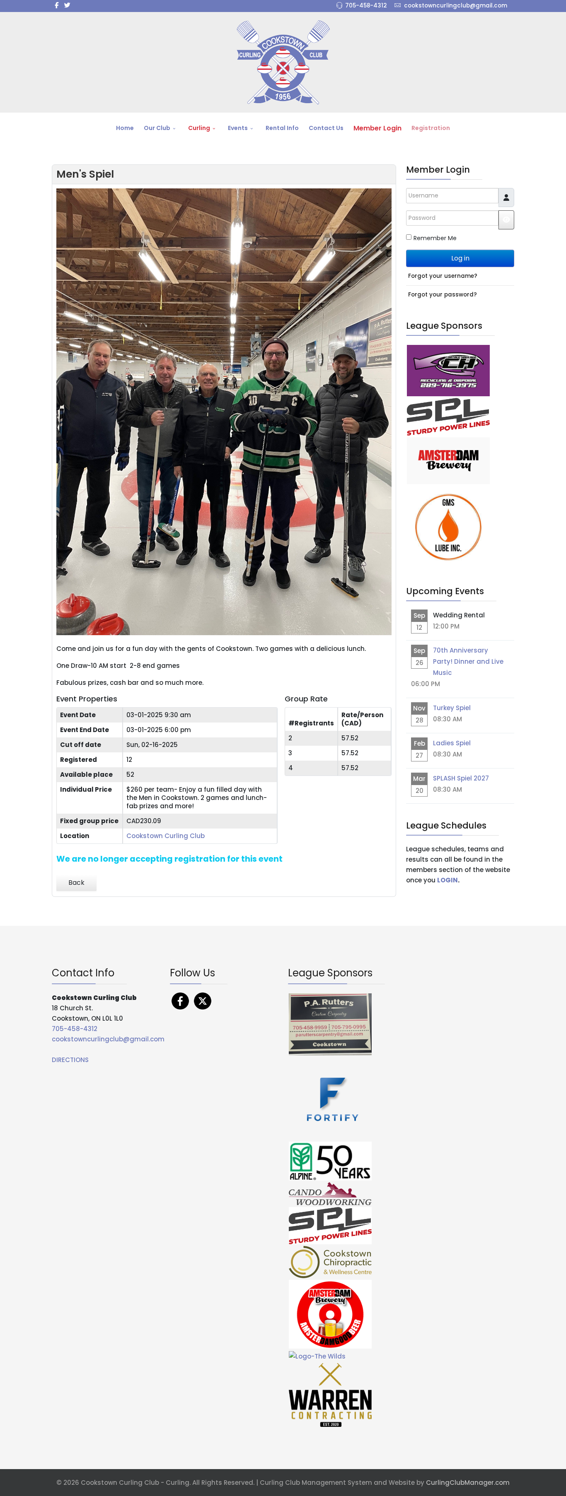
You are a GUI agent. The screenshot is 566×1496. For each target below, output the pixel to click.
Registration (430, 128)
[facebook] (56, 5)
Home (125, 128)
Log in (460, 258)
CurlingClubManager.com (468, 1482)
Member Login (377, 128)
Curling (199, 128)
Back (76, 882)
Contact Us (326, 128)
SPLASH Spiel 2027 (461, 778)
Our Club (157, 128)
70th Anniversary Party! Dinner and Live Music (468, 661)
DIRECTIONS (70, 1059)
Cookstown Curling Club (165, 835)
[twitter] (67, 5)
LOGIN (447, 880)
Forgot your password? (442, 295)
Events (238, 128)
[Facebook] (180, 1000)
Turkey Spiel (452, 707)
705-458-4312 (366, 6)
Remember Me (435, 238)
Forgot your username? (442, 276)
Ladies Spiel (452, 743)
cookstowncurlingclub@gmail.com (455, 6)
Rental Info (282, 128)
